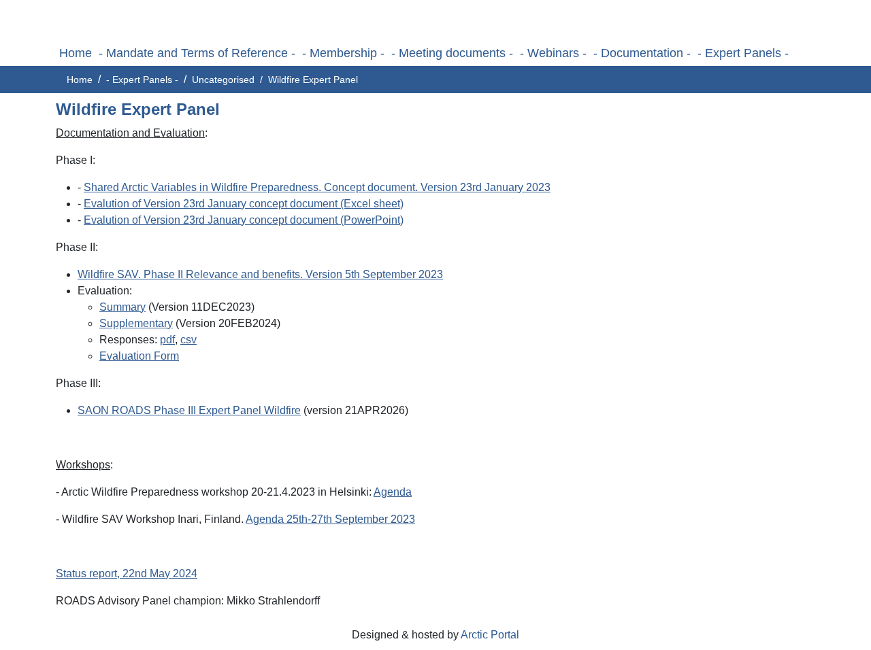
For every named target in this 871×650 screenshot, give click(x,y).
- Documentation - (642, 53)
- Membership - (343, 53)
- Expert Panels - (743, 53)
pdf (167, 339)
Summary (122, 307)
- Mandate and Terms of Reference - (197, 53)
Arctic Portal (490, 634)
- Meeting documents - (452, 53)
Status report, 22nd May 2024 (126, 573)
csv (188, 339)
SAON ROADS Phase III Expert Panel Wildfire (189, 410)
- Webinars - (553, 53)
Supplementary (136, 323)
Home (75, 53)
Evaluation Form (139, 356)
